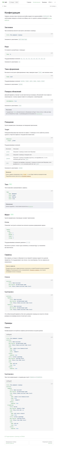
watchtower (39, 113)
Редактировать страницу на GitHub (15, 436)
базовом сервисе (26, 176)
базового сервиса (34, 270)
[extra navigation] (55, 2)
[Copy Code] (51, 35)
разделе (31, 206)
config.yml (9, 334)
